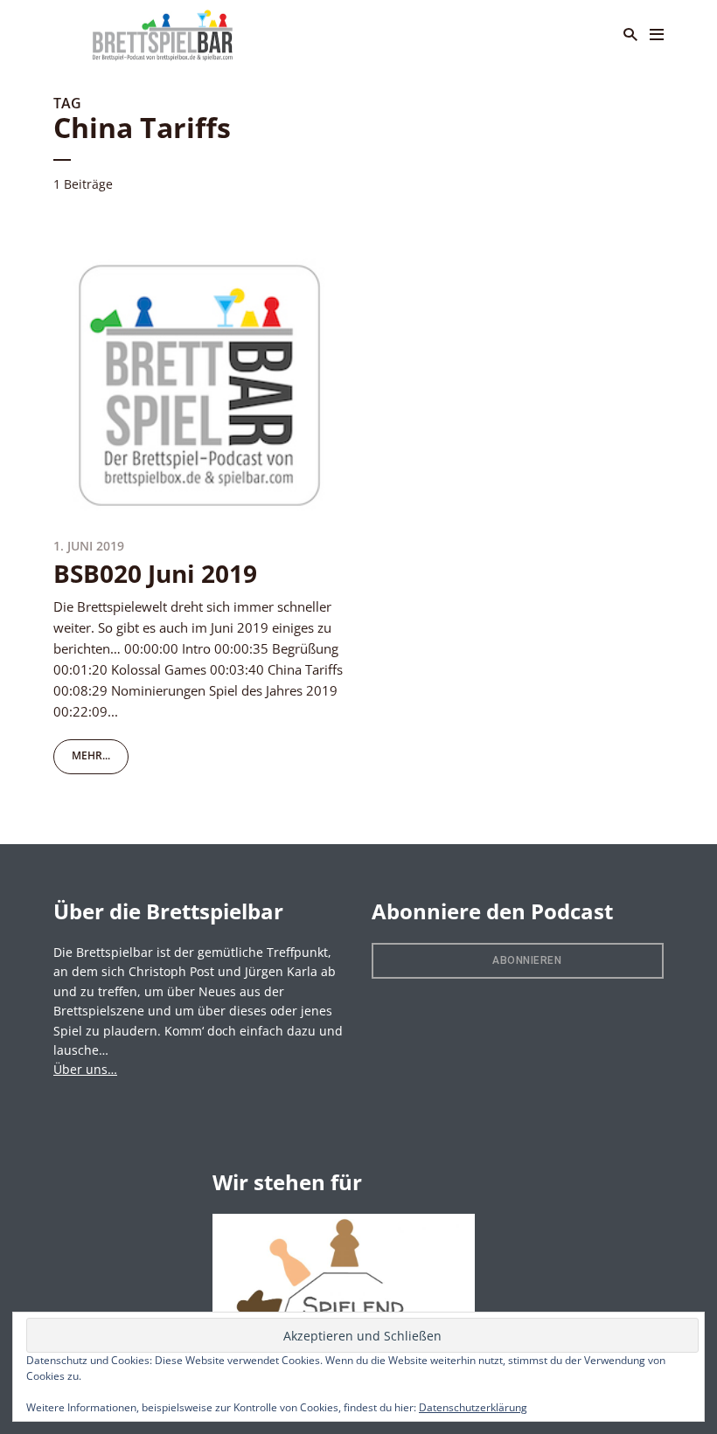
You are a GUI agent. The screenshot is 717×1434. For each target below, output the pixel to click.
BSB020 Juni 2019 (155, 573)
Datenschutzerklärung (473, 1407)
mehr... (91, 755)
